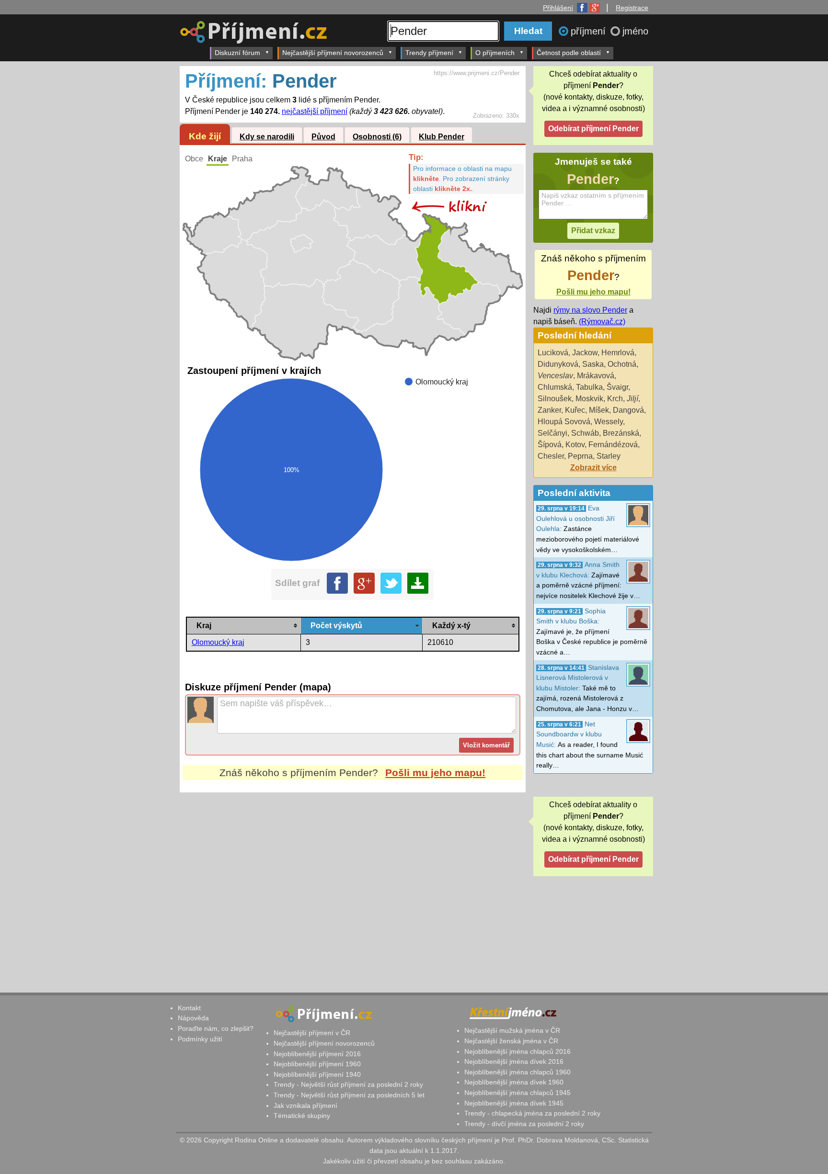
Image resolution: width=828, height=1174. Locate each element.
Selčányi (552, 433)
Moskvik (589, 399)
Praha (242, 159)
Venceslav (555, 376)
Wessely (608, 422)
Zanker (549, 410)
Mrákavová (595, 376)
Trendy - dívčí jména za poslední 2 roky (524, 1124)
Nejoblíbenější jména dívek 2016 (514, 1061)
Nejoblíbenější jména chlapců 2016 (517, 1051)
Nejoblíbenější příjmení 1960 (317, 1064)
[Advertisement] (353, 882)
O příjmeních (495, 52)
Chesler (551, 456)
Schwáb (585, 433)
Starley (609, 456)
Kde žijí (205, 136)
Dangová (628, 410)
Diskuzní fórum (237, 52)
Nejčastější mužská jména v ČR (512, 1030)
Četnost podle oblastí (569, 52)
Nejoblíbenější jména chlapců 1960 (517, 1072)
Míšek (599, 410)
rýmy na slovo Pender (590, 310)
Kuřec (575, 410)
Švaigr (617, 387)
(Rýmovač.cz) (602, 321)
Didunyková (558, 364)
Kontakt (189, 1008)
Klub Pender (441, 137)
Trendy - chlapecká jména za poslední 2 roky (532, 1113)
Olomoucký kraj (218, 642)
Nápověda (193, 1018)
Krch (615, 399)
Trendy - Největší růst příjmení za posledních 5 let (349, 1095)
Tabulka (589, 387)
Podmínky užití (200, 1039)
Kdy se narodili (267, 137)
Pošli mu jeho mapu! (435, 772)
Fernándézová (613, 444)
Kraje (217, 159)
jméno (635, 31)
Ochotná (622, 364)
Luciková (553, 353)
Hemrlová (617, 353)
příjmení (590, 31)
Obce (194, 159)
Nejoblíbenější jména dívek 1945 (514, 1103)
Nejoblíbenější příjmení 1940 (317, 1074)
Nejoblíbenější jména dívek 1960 (514, 1082)
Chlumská (555, 387)
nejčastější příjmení (314, 111)
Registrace (632, 7)
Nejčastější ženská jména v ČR (511, 1041)
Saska (593, 364)
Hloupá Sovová (564, 422)
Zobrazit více (593, 467)
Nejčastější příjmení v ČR (312, 1033)
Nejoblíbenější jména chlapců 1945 (517, 1092)
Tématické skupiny (302, 1115)
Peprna (580, 456)
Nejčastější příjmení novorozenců (332, 52)
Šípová (550, 444)
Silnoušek (555, 399)
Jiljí (632, 399)
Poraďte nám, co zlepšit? (215, 1028)
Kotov (575, 444)
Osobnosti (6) (377, 137)
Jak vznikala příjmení (305, 1105)
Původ (323, 137)
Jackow (585, 353)
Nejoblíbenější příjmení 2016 (317, 1054)
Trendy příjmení (429, 52)
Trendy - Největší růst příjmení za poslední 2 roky (348, 1084)
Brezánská (621, 433)
